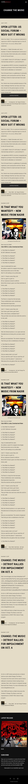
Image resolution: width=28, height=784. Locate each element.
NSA (15, 372)
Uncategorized (12, 102)
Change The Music (21, 102)
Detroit (2, 103)
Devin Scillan (6, 103)
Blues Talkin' (11, 192)
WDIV (10, 105)
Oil (17, 372)
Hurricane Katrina (10, 372)
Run (2, 749)
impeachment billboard (12, 624)
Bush (18, 370)
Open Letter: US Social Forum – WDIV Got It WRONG (13, 30)
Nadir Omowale (22, 103)
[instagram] (18, 779)
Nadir (5, 102)
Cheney (5, 372)
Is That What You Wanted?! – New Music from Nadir (12, 210)
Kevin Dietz (12, 103)
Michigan (16, 103)
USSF (8, 105)
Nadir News (16, 547)
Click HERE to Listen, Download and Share (12, 247)
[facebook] (10, 779)
